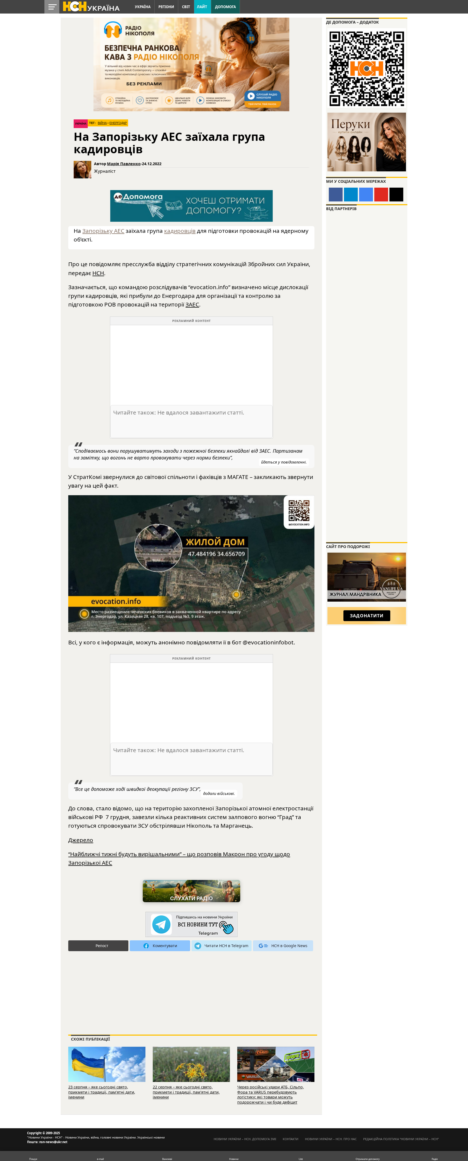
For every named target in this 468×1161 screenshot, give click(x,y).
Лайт (202, 6)
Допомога (225, 6)
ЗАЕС (192, 304)
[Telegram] (351, 194)
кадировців (180, 230)
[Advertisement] (191, 363)
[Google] (366, 194)
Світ (186, 6)
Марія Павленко (124, 163)
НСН (98, 273)
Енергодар (118, 123)
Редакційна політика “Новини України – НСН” (401, 1139)
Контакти (290, 1139)
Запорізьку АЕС (103, 230)
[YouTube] (381, 194)
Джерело (80, 840)
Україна (143, 6)
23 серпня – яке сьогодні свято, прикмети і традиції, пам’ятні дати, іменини (101, 1092)
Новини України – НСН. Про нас (331, 1139)
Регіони (166, 6)
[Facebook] (336, 194)
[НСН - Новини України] (191, 925)
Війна (102, 123)
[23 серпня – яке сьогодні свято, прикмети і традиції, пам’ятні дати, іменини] (106, 1072)
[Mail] (396, 194)
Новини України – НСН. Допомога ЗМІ (245, 1139)
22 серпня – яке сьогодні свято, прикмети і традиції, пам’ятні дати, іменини (186, 1092)
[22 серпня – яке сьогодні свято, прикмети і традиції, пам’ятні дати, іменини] (191, 1072)
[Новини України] (91, 6)
